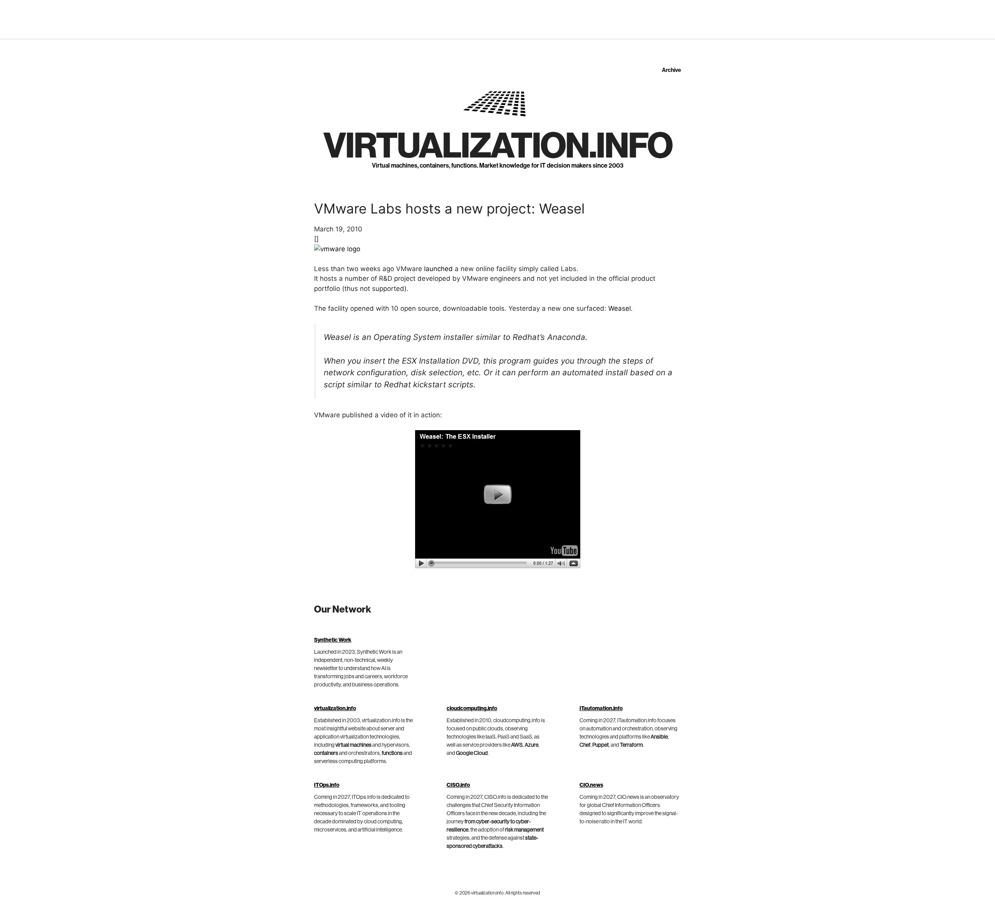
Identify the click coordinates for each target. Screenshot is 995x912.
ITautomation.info (601, 708)
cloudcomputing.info (472, 708)
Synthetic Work (332, 640)
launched (438, 269)
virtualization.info (497, 146)
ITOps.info (326, 785)
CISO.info (458, 785)
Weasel (619, 308)
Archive (671, 70)
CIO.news (591, 785)
